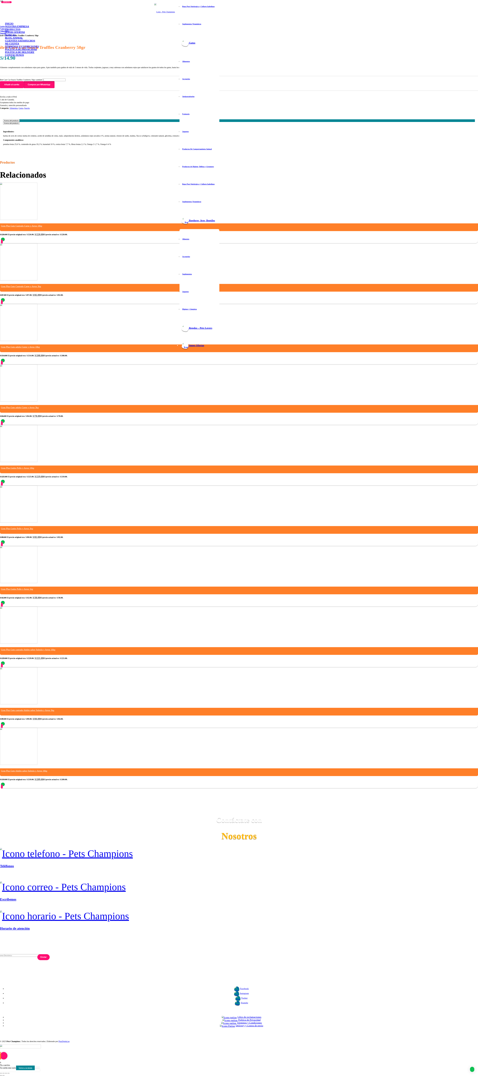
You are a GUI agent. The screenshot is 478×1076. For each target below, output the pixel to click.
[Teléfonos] (239, 853)
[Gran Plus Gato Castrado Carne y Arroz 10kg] (18, 219)
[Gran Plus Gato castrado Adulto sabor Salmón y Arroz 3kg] (18, 704)
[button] (39, 85)
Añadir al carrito (11, 85)
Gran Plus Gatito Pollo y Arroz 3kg (17, 528)
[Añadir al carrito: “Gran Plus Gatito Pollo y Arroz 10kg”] (3, 481)
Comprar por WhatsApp (39, 85)
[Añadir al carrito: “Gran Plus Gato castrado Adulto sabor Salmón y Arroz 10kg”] (3, 663)
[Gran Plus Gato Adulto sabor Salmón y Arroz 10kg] (18, 764)
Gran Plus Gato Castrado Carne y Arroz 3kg (21, 286)
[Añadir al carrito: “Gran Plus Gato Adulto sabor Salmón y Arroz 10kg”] (3, 784)
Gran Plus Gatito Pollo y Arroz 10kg (17, 468)
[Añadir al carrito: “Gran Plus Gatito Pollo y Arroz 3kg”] (3, 542)
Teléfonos (7, 866)
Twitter (244, 998)
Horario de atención (15, 928)
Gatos (21, 108)
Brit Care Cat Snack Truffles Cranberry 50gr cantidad (21, 80)
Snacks (27, 108)
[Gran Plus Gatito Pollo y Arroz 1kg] (18, 582)
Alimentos (13, 108)
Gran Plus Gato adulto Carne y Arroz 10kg (20, 347)
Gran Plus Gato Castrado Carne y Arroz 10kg (21, 226)
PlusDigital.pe (64, 1041)
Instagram (244, 993)
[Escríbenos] (239, 887)
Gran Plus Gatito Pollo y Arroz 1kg (17, 589)
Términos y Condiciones (249, 1022)
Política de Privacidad (249, 1019)
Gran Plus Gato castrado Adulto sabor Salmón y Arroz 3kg (27, 710)
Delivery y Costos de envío (249, 1025)
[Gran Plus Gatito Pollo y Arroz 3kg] (18, 522)
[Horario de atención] (239, 916)
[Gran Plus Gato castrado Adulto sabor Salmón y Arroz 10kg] (18, 643)
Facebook (244, 988)
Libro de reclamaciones (249, 1017)
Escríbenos (8, 899)
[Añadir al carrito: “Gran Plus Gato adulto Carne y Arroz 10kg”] (3, 360)
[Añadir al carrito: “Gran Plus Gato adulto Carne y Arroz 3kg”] (3, 421)
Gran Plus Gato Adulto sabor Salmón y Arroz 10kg (24, 771)
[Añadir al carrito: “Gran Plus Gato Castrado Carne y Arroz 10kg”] (3, 239)
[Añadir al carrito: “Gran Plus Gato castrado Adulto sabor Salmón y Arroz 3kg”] (3, 724)
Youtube (244, 1003)
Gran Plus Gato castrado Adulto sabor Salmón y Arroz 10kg (28, 649)
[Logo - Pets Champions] (164, 12)
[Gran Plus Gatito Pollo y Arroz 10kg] (18, 461)
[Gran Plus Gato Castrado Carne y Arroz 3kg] (18, 280)
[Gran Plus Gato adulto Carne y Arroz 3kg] (18, 401)
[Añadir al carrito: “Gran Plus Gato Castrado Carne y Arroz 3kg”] (3, 300)
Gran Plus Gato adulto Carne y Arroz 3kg (20, 407)
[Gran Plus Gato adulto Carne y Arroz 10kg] (18, 340)
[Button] (2, 242)
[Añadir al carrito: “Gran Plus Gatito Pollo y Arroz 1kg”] (3, 602)
